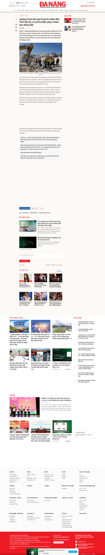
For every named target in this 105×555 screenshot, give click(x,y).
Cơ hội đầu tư (30, 513)
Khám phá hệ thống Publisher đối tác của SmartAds (49, 239)
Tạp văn (81, 480)
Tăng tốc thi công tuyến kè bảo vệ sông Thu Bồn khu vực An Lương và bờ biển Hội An (86, 367)
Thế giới (61, 10)
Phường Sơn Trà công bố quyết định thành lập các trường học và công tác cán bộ (86, 336)
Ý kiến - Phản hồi (30, 500)
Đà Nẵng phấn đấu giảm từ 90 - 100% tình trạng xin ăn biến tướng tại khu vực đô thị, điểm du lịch (40, 337)
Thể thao (56, 10)
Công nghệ (64, 488)
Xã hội (22, 10)
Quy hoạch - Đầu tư (48, 474)
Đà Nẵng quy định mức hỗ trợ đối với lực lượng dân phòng (86, 343)
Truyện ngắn (82, 476)
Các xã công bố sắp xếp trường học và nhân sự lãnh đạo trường (86, 354)
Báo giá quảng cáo (58, 542)
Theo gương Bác (13, 476)
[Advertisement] (40, 117)
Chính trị (18, 10)
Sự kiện (63, 478)
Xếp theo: (48, 265)
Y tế (48, 10)
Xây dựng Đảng (13, 474)
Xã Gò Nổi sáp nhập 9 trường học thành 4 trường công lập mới (86, 374)
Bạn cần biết (47, 500)
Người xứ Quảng (83, 490)
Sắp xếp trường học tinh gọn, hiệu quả (86, 360)
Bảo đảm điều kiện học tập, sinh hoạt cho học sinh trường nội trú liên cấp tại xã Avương (19, 366)
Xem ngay (72, 551)
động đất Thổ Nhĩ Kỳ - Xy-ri (45, 212)
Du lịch (30, 10)
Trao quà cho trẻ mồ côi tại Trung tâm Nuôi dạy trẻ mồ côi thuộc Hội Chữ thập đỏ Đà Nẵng (49, 223)
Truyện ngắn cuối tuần (67, 519)
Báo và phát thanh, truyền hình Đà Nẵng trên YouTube (86, 547)
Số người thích (59, 265)
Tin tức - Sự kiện (83, 500)
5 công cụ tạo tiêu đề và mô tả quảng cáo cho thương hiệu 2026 (61, 365)
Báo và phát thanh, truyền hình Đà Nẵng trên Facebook (86, 544)
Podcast (64, 513)
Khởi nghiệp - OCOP (48, 476)
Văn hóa (81, 481)
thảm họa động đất (34, 212)
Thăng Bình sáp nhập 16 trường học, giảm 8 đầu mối (86, 381)
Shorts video (82, 513)
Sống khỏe (12, 490)
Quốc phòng (12, 502)
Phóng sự (81, 502)
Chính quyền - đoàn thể (15, 478)
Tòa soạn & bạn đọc (32, 497)
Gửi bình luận (25, 260)
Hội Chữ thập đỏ (25, 212)
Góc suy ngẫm (47, 517)
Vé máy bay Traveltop (80, 432)
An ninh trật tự (13, 500)
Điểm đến (64, 476)
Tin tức (63, 517)
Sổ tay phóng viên (48, 519)
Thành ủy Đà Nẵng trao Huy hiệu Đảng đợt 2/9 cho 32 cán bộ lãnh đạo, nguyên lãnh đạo (56, 399)
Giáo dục (35, 10)
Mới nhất (23, 5)
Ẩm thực (64, 474)
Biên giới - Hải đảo (14, 504)
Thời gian (53, 265)
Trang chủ (21, 15)
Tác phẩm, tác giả (83, 478)
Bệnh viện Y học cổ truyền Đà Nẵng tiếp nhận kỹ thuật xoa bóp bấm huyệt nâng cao (40, 366)
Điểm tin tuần (82, 507)
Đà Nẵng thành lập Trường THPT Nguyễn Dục (85, 330)
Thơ (80, 474)
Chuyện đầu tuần (48, 516)
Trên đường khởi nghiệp (67, 527)
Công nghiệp (47, 478)
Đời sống (52, 10)
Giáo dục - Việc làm (31, 474)
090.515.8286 (92, 5)
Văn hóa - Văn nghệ (42, 10)
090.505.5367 (85, 5)
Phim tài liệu (82, 504)
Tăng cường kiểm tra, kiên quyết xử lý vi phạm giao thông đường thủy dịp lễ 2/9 (62, 336)
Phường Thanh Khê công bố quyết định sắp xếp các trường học (86, 323)
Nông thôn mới (13, 521)
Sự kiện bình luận (48, 513)
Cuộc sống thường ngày (15, 493)
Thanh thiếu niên (31, 480)
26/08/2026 (14, 5)
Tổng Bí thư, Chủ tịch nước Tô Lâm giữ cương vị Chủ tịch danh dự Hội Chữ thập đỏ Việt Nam (79, 21)
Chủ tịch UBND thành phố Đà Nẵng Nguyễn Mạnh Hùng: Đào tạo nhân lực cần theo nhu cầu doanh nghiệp (40, 438)
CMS (84, 553)
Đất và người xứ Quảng (67, 516)
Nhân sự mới (12, 481)
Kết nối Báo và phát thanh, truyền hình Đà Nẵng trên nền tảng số (84, 537)
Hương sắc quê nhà (66, 521)
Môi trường (12, 488)
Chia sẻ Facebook (25, 208)
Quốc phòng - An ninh (15, 497)
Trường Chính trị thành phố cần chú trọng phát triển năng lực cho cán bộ (19, 437)
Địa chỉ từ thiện (13, 492)
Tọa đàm (81, 509)
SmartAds (45, 553)
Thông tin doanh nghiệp (50, 497)
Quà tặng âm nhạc (66, 523)
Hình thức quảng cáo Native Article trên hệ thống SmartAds (62, 437)
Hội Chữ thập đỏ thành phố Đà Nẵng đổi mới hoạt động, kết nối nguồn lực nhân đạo (79, 29)
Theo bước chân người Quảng (81, 10)
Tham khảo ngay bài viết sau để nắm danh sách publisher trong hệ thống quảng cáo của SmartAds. (49, 243)
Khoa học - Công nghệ (69, 10)
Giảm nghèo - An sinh (32, 478)
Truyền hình (82, 497)
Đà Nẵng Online (81, 541)
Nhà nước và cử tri (14, 480)
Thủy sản (12, 517)
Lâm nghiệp (12, 519)
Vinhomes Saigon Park (80, 434)
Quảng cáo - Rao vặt (67, 497)
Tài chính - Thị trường (49, 480)
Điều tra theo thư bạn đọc (32, 502)
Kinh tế (26, 10)
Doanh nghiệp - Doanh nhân (33, 517)
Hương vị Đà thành (83, 506)
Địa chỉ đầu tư (30, 516)
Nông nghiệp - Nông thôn (16, 513)
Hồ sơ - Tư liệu (82, 488)
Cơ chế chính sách (31, 519)
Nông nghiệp (12, 516)
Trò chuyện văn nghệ (66, 525)
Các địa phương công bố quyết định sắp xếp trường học (86, 348)
